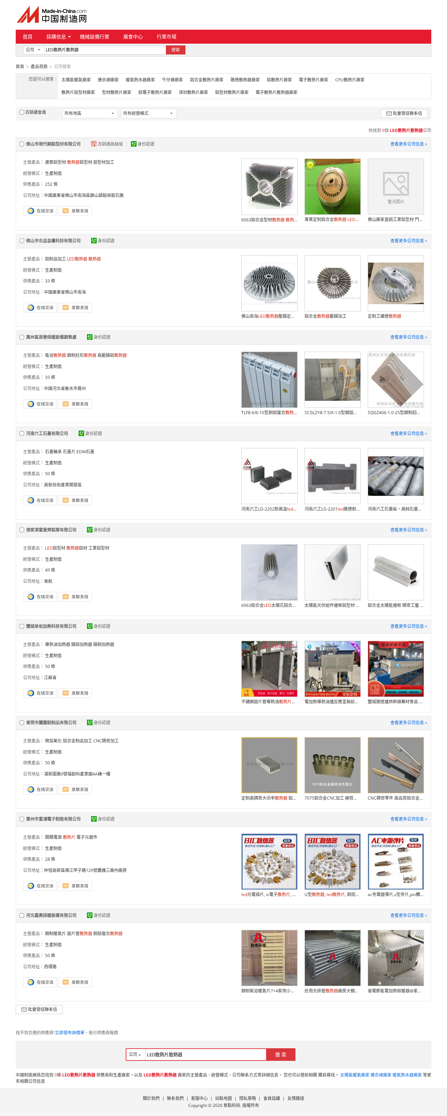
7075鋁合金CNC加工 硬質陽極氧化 (332, 798)
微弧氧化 (53, 741)
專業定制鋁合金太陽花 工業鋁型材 (332, 219)
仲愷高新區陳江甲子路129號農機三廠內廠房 (85, 870)
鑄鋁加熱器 (81, 644)
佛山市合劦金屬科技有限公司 (53, 241)
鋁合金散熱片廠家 (207, 80)
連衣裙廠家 (108, 80)
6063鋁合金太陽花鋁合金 (269, 605)
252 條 (51, 184)
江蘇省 (50, 678)
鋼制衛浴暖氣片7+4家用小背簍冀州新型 (269, 991)
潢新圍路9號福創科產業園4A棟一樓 (77, 774)
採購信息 (56, 36)
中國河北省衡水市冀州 (65, 388)
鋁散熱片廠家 (279, 80)
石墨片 (69, 452)
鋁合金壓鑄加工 (325, 316)
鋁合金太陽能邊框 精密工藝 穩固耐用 (396, 605)
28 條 (50, 859)
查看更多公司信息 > (408, 144)
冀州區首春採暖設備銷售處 (51, 337)
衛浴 (55, 355)
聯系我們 (175, 1098)
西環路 (50, 967)
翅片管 (79, 934)
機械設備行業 (94, 36)
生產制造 (53, 173)
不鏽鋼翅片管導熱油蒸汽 (269, 702)
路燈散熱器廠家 (245, 80)
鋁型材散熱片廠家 (232, 92)
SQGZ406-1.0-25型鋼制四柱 (396, 413)
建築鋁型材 (55, 162)
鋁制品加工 (55, 259)
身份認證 (146, 144)
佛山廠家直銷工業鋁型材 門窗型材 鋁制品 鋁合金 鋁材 (396, 219)
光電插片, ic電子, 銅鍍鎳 (269, 894)
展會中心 (133, 36)
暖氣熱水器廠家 (140, 80)
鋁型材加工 (103, 162)
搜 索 (280, 1054)
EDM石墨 (85, 452)
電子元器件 (86, 837)
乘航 (48, 581)
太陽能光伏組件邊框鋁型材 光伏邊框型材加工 (332, 605)
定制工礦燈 (384, 316)
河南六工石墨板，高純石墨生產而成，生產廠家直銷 (396, 509)
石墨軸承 (53, 452)
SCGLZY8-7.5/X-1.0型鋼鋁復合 (332, 413)
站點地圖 (223, 1098)
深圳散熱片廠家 (193, 92)
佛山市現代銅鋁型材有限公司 (53, 144)
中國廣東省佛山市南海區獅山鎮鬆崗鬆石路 (84, 195)
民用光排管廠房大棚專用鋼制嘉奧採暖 (332, 991)
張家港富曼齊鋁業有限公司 (51, 530)
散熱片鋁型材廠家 (78, 92)
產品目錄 (39, 66)
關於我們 (151, 1098)
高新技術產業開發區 (63, 485)
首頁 (27, 36)
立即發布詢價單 (70, 1033)
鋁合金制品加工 (77, 741)
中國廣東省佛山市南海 (65, 292)
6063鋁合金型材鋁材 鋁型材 (269, 220)
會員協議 (271, 1098)
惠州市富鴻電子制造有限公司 (53, 819)
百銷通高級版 (111, 144)
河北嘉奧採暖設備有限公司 (51, 915)
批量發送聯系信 (407, 113)
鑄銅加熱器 (103, 644)
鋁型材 (79, 162)
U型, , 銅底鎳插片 (332, 894)
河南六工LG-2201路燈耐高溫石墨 (332, 509)
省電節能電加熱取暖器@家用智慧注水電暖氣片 (396, 991)
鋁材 (76, 548)
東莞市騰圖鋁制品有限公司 (51, 723)
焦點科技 (232, 1105)
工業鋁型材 (98, 548)
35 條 (50, 377)
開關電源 (53, 837)
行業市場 (166, 36)
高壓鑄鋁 (112, 355)
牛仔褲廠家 (172, 80)
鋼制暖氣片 (55, 934)
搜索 (175, 50)
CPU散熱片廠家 (350, 80)
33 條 (50, 281)
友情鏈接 (295, 1098)
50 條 (50, 474)
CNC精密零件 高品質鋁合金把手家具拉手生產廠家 (396, 798)
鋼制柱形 (81, 355)
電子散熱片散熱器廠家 (277, 92)
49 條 (50, 570)
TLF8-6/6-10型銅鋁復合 (269, 413)
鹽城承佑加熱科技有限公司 (51, 626)
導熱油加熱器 (57, 644)
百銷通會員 (35, 112)
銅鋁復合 (108, 934)
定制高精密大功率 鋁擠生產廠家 (269, 798)
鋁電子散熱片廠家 (155, 92)
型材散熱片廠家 (116, 92)
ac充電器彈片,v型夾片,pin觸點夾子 (396, 894)
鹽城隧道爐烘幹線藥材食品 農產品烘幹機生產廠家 (396, 702)
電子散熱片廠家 (313, 80)
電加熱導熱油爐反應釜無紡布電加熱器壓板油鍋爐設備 (332, 702)
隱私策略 (247, 1098)
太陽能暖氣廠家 (76, 80)
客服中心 (199, 1098)
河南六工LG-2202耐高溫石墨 (269, 509)
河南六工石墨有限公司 (47, 433)
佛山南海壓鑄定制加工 (269, 316)
